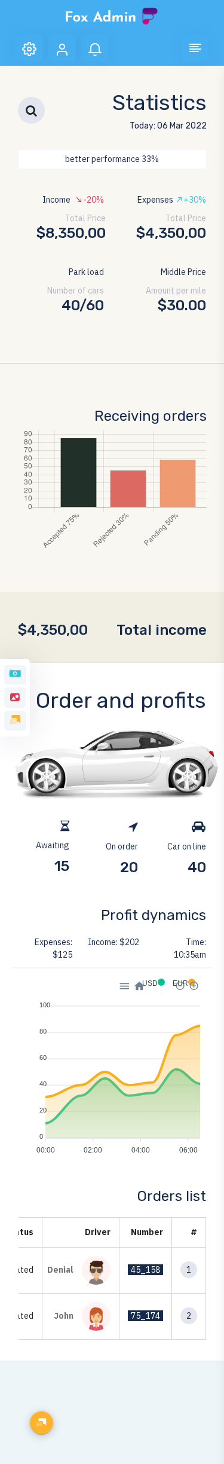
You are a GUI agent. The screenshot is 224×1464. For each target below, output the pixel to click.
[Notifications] (94, 48)
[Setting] (29, 47)
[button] (195, 48)
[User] (61, 48)
